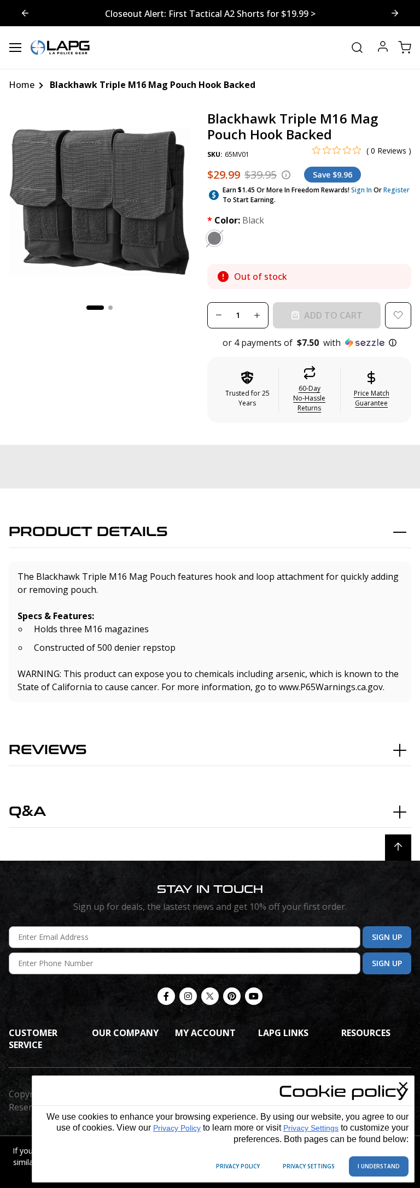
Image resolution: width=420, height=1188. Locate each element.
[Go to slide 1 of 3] (395, 13)
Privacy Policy (177, 1128)
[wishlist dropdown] (398, 315)
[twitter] (210, 996)
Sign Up (387, 937)
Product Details (88, 532)
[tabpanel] (99, 201)
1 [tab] (95, 307)
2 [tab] (110, 307)
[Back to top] (398, 847)
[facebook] (166, 996)
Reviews (48, 750)
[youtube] (253, 996)
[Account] (382, 48)
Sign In (361, 190)
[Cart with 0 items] (404, 47)
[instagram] (188, 996)
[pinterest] (232, 996)
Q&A (27, 812)
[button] (309, 342)
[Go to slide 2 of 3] (25, 13)
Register (396, 190)
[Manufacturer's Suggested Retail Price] (286, 175)
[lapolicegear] (60, 47)
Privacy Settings (311, 1128)
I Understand (379, 1166)
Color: (235, 220)
